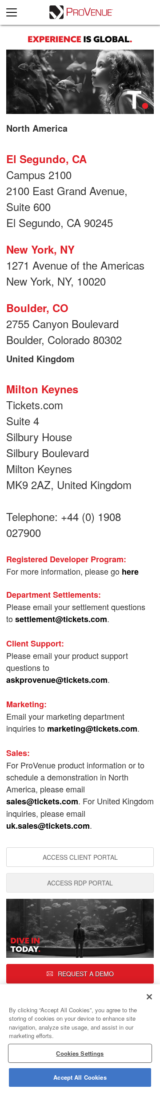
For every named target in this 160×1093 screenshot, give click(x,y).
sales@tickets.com (42, 801)
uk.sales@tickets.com (48, 825)
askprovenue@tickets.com (57, 680)
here (130, 571)
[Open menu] (15, 12)
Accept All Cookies (79, 1077)
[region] (80, 1038)
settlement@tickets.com (61, 619)
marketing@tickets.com (92, 728)
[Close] (149, 997)
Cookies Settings (80, 1053)
